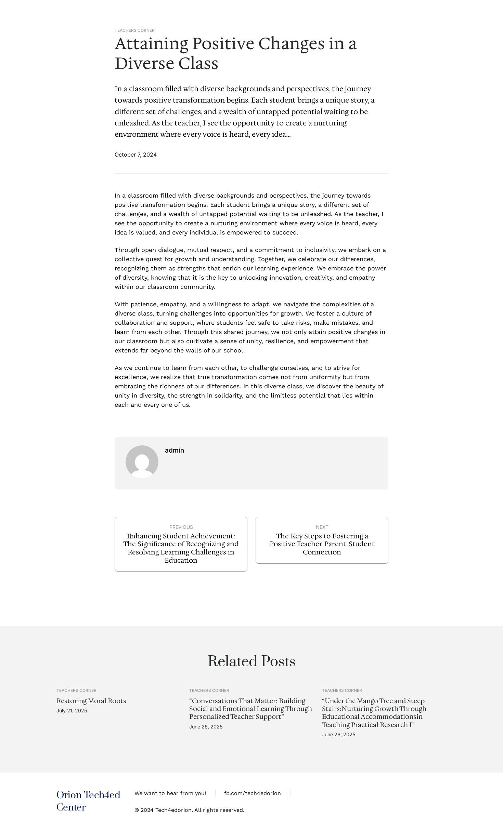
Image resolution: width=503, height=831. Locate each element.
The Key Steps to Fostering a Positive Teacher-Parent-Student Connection (322, 544)
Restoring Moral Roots (91, 701)
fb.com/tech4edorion (252, 793)
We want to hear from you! (170, 793)
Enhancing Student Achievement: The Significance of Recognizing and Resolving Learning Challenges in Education (181, 548)
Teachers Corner (135, 30)
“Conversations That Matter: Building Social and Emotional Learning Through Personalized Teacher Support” (250, 709)
